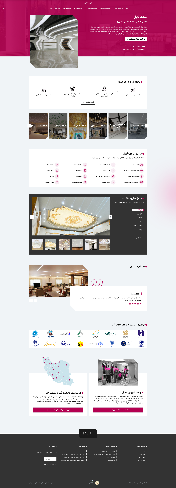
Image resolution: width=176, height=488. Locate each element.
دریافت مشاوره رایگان (137, 39)
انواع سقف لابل (119, 8)
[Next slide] (29, 125)
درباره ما (142, 454)
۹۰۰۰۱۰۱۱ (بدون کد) (50, 459)
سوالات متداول (111, 457)
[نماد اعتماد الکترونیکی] (87, 483)
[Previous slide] (146, 125)
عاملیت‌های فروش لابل (91, 8)
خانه (127, 8)
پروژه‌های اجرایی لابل (105, 8)
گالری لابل (57, 8)
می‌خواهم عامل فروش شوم (59, 410)
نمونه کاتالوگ (111, 460)
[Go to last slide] (35, 300)
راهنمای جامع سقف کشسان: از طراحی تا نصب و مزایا (73, 460)
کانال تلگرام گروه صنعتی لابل (106, 451)
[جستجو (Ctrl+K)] (3, 8)
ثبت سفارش (89, 102)
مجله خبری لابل (67, 8)
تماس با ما (142, 457)
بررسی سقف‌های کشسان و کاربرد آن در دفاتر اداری (73, 454)
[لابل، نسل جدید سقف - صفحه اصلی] (88, 3)
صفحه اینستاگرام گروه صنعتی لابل (104, 454)
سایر (50, 8)
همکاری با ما (141, 460)
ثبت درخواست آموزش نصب (119, 410)
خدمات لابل (79, 8)
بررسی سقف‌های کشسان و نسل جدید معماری (74, 457)
